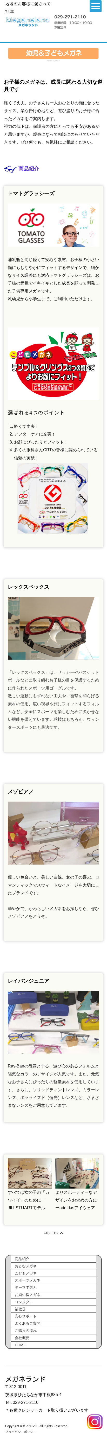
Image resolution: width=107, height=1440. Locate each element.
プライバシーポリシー (20, 1432)
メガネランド (25, 1379)
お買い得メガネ (27, 1295)
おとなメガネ (26, 1266)
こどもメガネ (26, 1273)
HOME (49, 60)
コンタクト (24, 1302)
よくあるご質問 (27, 1323)
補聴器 (20, 1309)
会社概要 (22, 1338)
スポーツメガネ (27, 1280)
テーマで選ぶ (26, 1287)
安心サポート (26, 1316)
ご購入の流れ (26, 1330)
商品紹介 (22, 1259)
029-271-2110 (25, 1402)
